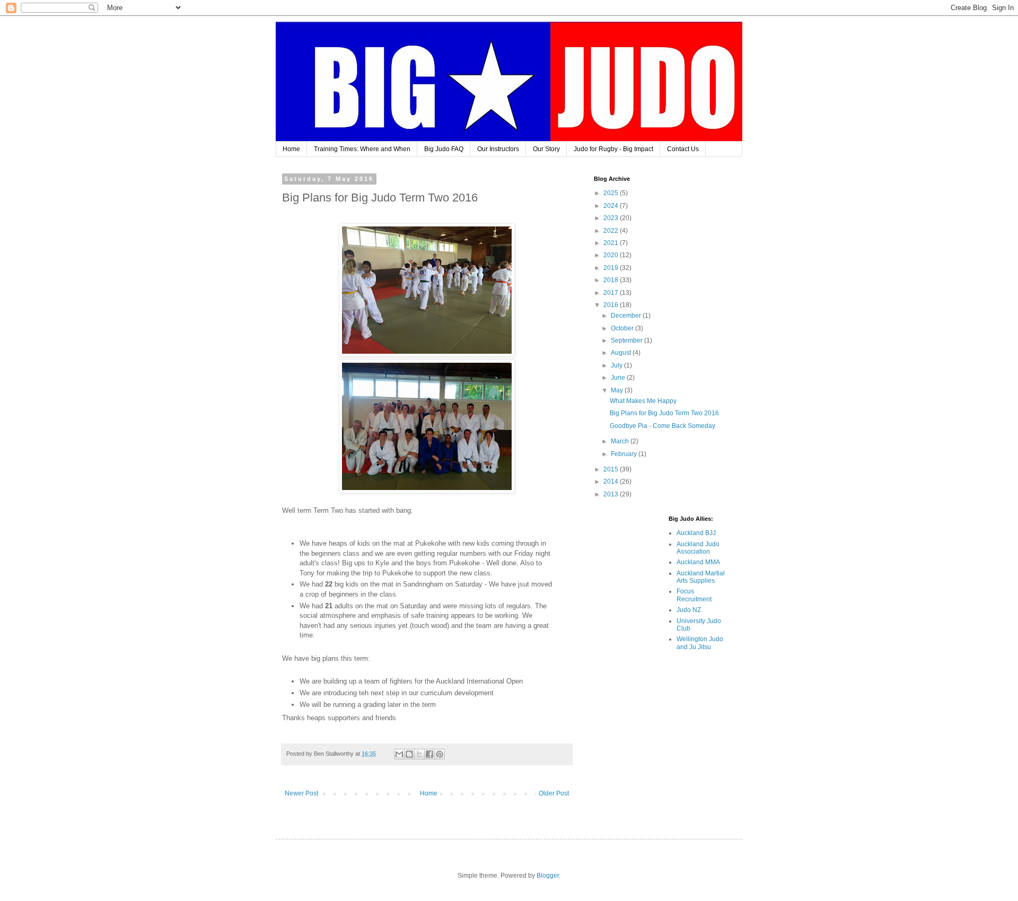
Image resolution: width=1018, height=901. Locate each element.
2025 (611, 193)
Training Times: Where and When (362, 149)
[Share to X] (419, 754)
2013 (611, 494)
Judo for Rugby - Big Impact (613, 149)
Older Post (554, 793)
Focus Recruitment (694, 595)
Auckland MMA (698, 562)
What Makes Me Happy (643, 401)
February (624, 454)
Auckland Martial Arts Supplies (701, 577)
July (617, 365)
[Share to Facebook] (429, 754)
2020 (611, 255)
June (619, 377)
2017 (611, 292)
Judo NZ (689, 610)
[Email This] (399, 754)
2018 (611, 280)
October (623, 328)
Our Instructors (498, 149)
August (622, 352)
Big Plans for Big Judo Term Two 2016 (664, 413)
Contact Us (683, 149)
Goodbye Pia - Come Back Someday (662, 426)
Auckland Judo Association (698, 547)
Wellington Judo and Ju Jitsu (700, 642)
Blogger (548, 875)
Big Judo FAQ (443, 149)
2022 (611, 230)
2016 (611, 305)
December (627, 315)
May (618, 390)
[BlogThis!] (409, 754)
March (620, 441)
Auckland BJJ (696, 533)
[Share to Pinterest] (439, 754)
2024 (611, 205)
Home (291, 149)
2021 (611, 243)
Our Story (546, 149)
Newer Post (301, 793)
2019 (611, 268)
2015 (611, 469)
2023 (611, 218)
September (627, 340)
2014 (611, 481)
